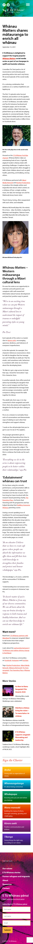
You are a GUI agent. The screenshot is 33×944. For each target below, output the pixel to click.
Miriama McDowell (15, 668)
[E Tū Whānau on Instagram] (8, 5)
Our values (7, 868)
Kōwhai (18, 183)
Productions (25, 183)
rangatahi (5, 670)
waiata (15, 4)
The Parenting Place (17, 670)
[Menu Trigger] (27, 4)
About (5, 880)
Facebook (8, 660)
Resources (7, 884)
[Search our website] (12, 4)
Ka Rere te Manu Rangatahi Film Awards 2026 (21, 689)
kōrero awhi (12, 340)
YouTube (25, 660)
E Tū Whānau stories (11, 872)
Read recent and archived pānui (13, 899)
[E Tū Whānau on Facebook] (4, 5)
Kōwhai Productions (13, 665)
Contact (6, 888)
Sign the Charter (12, 761)
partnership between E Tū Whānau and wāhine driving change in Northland (16, 650)
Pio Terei (25, 668)
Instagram (15, 660)
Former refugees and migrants (16, 876)
